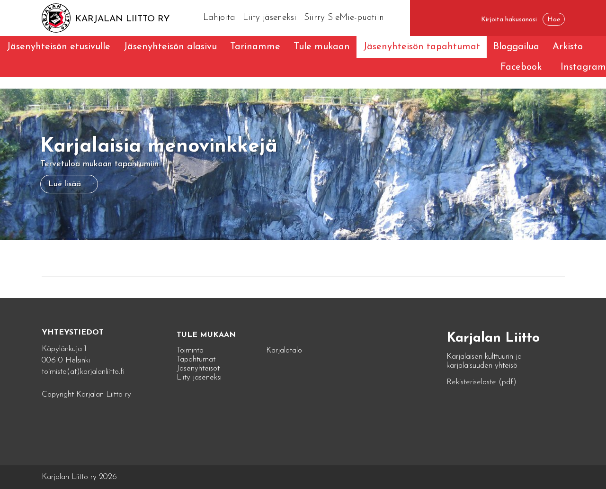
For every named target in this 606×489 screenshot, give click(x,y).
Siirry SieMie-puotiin (344, 17)
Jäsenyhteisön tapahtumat (421, 47)
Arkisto (568, 47)
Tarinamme (255, 47)
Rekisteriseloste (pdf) (481, 382)
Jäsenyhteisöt (198, 368)
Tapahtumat (196, 359)
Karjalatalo (284, 350)
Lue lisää (64, 184)
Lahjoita (219, 17)
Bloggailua (516, 47)
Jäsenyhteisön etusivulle (58, 47)
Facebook (521, 67)
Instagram (583, 67)
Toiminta (190, 350)
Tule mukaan (322, 47)
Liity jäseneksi (269, 17)
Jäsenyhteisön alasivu (170, 47)
